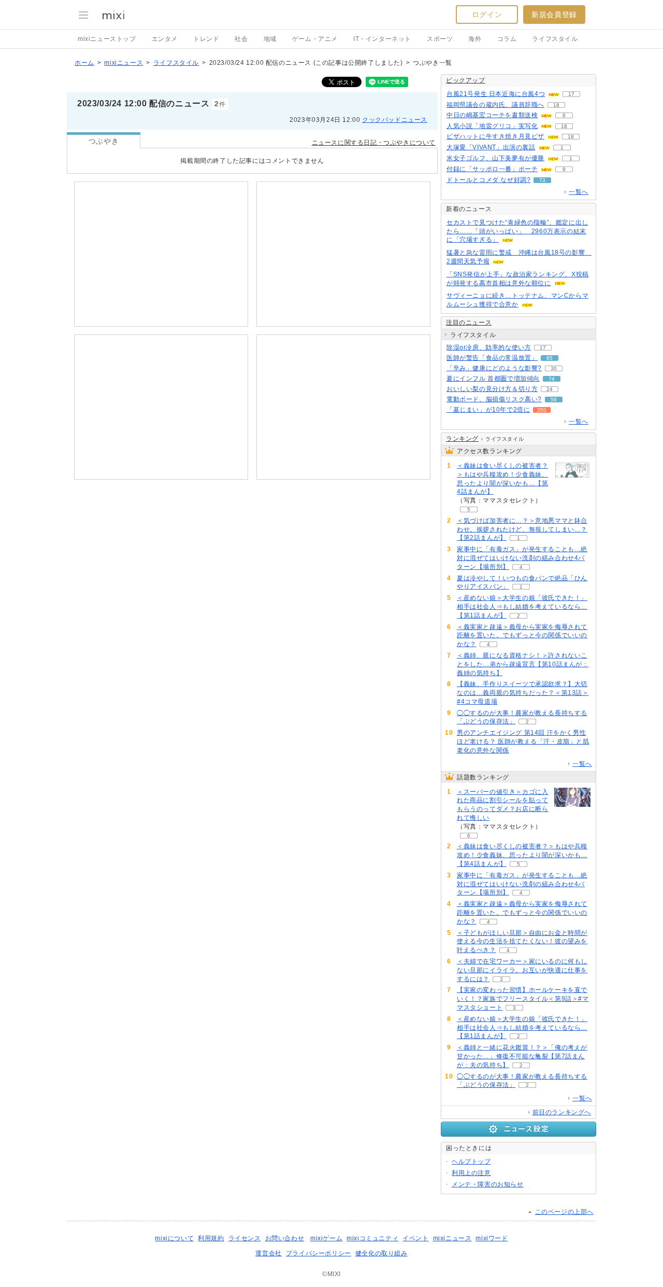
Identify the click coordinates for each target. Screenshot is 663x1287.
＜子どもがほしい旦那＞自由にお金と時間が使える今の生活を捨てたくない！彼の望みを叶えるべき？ (522, 941)
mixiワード (491, 1238)
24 (549, 389)
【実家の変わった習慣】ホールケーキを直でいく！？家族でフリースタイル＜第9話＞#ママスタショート (523, 998)
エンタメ (165, 39)
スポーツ (440, 39)
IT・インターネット (382, 39)
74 (552, 379)
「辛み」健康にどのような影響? (494, 368)
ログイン (487, 14)
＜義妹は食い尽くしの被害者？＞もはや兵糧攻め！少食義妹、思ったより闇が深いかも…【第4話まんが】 (502, 478)
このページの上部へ (564, 1211)
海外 (474, 39)
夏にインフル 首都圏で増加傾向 (493, 378)
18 (556, 105)
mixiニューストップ (107, 39)
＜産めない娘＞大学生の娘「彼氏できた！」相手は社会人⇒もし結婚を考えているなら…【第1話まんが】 (522, 606)
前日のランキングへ (561, 1112)
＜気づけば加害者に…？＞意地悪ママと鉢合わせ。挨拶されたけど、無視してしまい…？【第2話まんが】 (522, 529)
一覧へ (578, 191)
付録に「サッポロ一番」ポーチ (492, 169)
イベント (415, 1238)
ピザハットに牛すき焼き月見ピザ (495, 136)
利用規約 (211, 1238)
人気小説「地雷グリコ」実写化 (492, 126)
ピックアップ (465, 80)
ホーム (84, 62)
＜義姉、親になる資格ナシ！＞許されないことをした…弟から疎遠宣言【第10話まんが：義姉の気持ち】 (523, 664)
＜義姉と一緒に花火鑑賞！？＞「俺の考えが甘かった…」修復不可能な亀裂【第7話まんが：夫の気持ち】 (522, 1056)
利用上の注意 (471, 1173)
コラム (507, 39)
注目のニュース (469, 322)
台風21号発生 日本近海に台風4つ (495, 93)
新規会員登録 (554, 14)
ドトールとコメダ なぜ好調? (488, 180)
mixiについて (174, 1238)
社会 (241, 39)
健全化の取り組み (381, 1253)
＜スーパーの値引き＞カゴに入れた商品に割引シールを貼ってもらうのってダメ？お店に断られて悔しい (502, 804)
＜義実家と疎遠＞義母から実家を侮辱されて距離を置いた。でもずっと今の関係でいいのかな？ (522, 635)
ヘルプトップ (471, 1161)
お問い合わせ (285, 1238)
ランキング (462, 438)
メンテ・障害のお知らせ (488, 1184)
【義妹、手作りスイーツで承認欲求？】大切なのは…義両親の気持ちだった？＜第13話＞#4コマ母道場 (523, 692)
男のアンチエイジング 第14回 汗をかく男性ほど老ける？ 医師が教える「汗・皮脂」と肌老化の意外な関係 (523, 741)
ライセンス (244, 1238)
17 (571, 94)
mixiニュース (123, 62)
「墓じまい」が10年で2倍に (488, 409)
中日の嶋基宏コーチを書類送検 (492, 115)
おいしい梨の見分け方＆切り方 (492, 389)
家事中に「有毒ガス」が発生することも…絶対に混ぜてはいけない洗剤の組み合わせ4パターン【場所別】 (522, 557)
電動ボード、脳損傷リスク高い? (494, 399)
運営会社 (268, 1253)
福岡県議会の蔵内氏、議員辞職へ (495, 104)
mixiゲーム (326, 1238)
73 (542, 180)
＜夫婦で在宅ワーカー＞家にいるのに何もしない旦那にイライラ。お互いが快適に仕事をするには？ (522, 970)
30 (554, 368)
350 (541, 410)
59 (554, 399)
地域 (270, 39)
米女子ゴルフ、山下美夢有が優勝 (495, 158)
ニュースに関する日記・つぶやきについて (374, 142)
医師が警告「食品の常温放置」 (492, 357)
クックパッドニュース (394, 119)
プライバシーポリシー (318, 1253)
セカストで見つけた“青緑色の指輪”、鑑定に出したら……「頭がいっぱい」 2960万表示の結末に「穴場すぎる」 (517, 231)
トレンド (206, 39)
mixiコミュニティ (372, 1238)
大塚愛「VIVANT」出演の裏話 (491, 147)
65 (549, 358)
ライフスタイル (555, 39)
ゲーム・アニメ (315, 39)
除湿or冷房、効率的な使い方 (488, 347)
